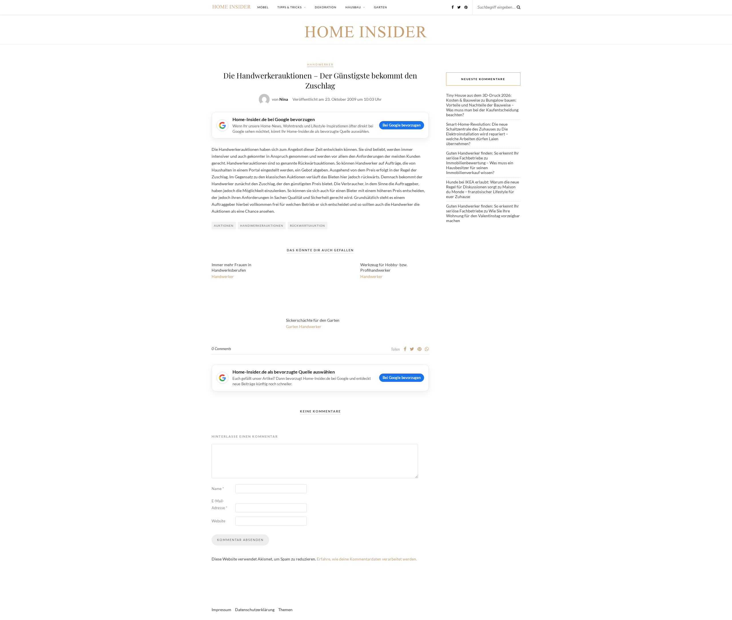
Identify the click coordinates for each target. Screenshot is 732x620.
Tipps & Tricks (289, 7)
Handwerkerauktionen (261, 225)
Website (218, 521)
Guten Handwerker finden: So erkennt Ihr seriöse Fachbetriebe (482, 155)
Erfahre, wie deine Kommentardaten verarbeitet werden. (367, 558)
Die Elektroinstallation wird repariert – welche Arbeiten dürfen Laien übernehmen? (477, 136)
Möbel (262, 7)
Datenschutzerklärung (254, 609)
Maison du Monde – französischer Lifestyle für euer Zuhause (481, 191)
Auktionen (224, 225)
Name (218, 488)
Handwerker (320, 64)
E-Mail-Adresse (219, 504)
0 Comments (221, 348)
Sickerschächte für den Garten (312, 320)
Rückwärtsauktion (307, 225)
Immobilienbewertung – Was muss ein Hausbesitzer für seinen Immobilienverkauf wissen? (479, 167)
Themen (285, 609)
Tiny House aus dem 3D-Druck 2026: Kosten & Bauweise (479, 97)
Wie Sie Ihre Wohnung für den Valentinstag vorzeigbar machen (483, 215)
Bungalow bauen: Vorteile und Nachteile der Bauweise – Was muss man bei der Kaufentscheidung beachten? (482, 107)
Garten (380, 7)
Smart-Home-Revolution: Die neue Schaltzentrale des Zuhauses (477, 126)
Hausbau (353, 7)
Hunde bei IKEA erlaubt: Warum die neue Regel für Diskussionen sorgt (482, 184)
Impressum (221, 609)
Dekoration (326, 7)
